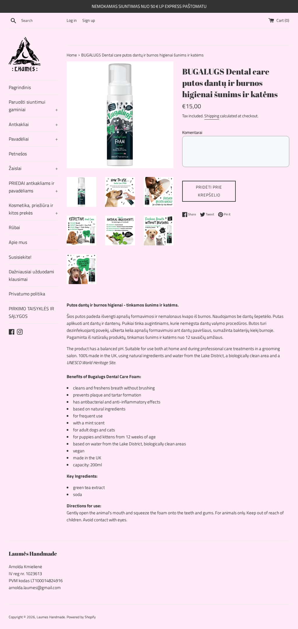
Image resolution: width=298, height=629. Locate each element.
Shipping (211, 116)
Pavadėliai (33, 138)
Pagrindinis (20, 87)
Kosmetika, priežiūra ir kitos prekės (33, 209)
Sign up (88, 20)
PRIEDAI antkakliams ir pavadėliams (33, 187)
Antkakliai (33, 124)
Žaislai (33, 168)
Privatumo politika (27, 293)
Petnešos (18, 153)
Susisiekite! (20, 257)
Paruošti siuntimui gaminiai (33, 105)
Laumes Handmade (51, 617)
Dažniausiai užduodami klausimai (31, 275)
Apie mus (18, 242)
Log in (72, 20)
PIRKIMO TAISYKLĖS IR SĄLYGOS (31, 312)
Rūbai (14, 227)
